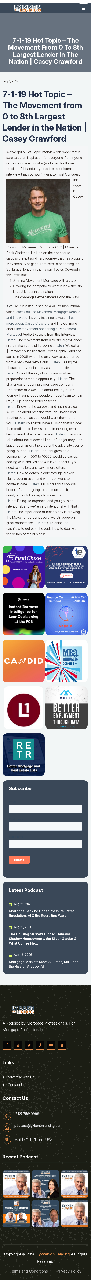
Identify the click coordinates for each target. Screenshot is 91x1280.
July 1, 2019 (10, 81)
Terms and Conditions (29, 1271)
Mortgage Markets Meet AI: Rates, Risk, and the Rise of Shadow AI (44, 964)
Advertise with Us (20, 1077)
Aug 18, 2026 (22, 954)
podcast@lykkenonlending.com (38, 1125)
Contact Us (16, 1084)
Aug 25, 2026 (23, 904)
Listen (10, 340)
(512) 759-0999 (26, 1113)
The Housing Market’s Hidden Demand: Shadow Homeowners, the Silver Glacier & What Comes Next (42, 938)
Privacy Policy (69, 1271)
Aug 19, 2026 (22, 927)
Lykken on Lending (53, 1254)
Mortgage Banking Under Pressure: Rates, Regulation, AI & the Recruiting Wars (42, 913)
